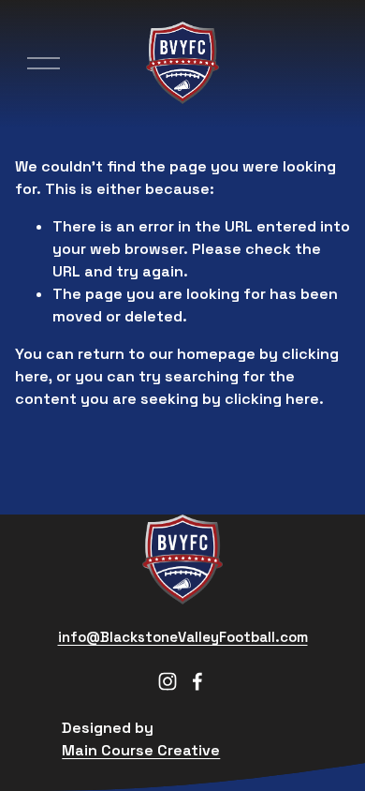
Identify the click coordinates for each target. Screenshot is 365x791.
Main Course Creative (141, 750)
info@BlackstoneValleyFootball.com (183, 637)
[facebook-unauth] (197, 681)
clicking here (272, 399)
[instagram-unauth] (167, 681)
